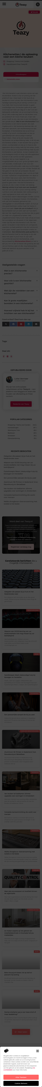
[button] (37, 1051)
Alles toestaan (21, 1077)
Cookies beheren (21, 1083)
